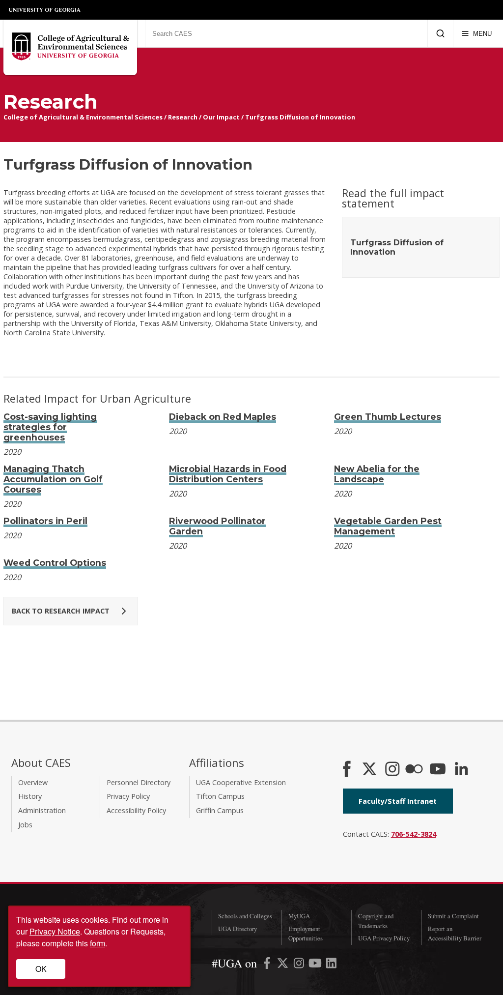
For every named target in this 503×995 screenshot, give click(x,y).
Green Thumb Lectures (387, 416)
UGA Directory (237, 928)
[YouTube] (437, 770)
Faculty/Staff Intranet (398, 801)
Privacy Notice (54, 931)
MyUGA (299, 915)
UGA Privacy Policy (384, 938)
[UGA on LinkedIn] (331, 965)
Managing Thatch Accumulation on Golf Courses (53, 479)
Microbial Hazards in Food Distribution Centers (227, 474)
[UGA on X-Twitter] (284, 965)
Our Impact (221, 117)
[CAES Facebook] (347, 770)
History (30, 796)
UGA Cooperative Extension (241, 782)
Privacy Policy (128, 796)
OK (41, 968)
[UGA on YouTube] (316, 965)
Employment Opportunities (305, 933)
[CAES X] (370, 770)
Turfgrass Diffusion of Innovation (300, 117)
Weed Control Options (54, 562)
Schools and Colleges (245, 915)
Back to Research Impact (61, 610)
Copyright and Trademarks (375, 920)
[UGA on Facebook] (268, 965)
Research (182, 117)
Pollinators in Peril (45, 521)
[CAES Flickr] (414, 770)
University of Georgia (45, 10)
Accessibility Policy (136, 810)
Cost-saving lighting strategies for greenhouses (50, 426)
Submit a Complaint (453, 915)
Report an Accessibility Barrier (454, 933)
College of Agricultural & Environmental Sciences (83, 117)
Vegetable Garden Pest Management (388, 526)
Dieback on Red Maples (222, 416)
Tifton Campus (220, 796)
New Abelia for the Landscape (376, 474)
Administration (42, 810)
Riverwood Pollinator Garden (217, 526)
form (97, 943)
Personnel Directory (138, 782)
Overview (33, 782)
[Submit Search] (440, 33)
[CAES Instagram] (392, 770)
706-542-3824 (413, 834)
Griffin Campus (220, 810)
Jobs (25, 824)
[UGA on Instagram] (300, 965)
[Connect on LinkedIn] (461, 770)
